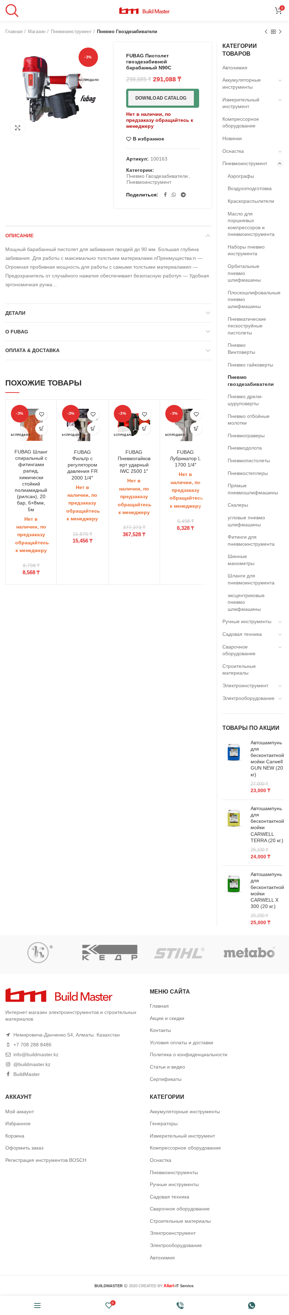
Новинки (232, 138)
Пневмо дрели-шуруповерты (245, 400)
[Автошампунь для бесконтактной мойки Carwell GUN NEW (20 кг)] (233, 766)
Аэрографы (241, 176)
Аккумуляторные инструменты (241, 83)
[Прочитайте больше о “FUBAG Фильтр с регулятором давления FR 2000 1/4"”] (93, 428)
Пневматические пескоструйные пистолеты (247, 326)
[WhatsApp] (173, 194)
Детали (15, 313)
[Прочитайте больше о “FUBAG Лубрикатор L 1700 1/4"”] (196, 428)
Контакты (160, 1030)
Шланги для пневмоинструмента (251, 579)
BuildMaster (26, 1074)
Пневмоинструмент (71, 31)
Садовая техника (242, 634)
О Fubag (16, 331)
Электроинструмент (245, 685)
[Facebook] (165, 194)
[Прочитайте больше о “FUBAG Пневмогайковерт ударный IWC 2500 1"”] (145, 428)
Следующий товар (280, 31)
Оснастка (233, 151)
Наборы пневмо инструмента (246, 250)
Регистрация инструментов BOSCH (45, 1160)
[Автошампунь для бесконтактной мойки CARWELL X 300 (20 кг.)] (233, 898)
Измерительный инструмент (240, 103)
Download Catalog (161, 98)
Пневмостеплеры (248, 473)
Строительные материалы (239, 669)
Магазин (36, 31)
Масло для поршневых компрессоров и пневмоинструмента (251, 224)
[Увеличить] (18, 128)
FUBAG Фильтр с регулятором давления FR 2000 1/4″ (82, 465)
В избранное (148, 139)
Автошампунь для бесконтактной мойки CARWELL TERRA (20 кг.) (267, 824)
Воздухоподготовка (250, 188)
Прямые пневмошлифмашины (251, 489)
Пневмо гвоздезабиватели (127, 31)
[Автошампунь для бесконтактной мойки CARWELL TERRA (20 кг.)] (233, 832)
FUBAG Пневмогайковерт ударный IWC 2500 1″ (134, 461)
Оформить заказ (24, 1148)
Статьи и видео (167, 1067)
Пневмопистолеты (249, 460)
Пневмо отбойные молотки (249, 419)
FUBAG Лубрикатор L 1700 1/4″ (185, 458)
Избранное (18, 1123)
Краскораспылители (251, 201)
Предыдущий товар (266, 31)
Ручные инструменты (246, 621)
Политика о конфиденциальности (188, 1054)
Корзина (14, 1136)
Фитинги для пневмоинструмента (251, 540)
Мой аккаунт (19, 1111)
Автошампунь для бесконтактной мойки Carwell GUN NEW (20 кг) (267, 758)
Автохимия (234, 67)
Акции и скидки (167, 1018)
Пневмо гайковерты (250, 365)
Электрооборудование (248, 698)
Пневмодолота (245, 448)
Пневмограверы (246, 435)
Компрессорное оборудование (240, 122)
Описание (19, 235)
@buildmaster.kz (31, 1064)
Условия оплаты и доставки (181, 1042)
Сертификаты (166, 1079)
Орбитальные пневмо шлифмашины (244, 273)
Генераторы (164, 1123)
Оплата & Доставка (32, 350)
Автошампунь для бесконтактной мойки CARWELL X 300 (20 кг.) (267, 890)
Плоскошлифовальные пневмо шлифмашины (251, 299)
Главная (14, 31)
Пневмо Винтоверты (241, 348)
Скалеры (238, 505)
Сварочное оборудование (239, 650)
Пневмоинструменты (174, 1172)
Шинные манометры (241, 559)
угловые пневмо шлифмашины (246, 521)
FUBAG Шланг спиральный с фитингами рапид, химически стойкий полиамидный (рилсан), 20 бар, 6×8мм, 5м (31, 480)
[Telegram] (183, 194)
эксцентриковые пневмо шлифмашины (246, 602)
